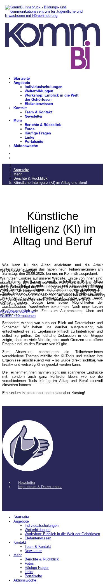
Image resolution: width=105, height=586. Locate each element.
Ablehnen (27, 311)
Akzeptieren (9, 311)
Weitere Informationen (18, 315)
